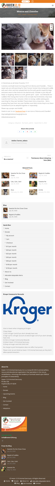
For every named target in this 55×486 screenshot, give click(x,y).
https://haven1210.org (19, 143)
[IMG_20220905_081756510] (7, 72)
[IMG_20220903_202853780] (47, 59)
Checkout (9, 243)
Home (7, 228)
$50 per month (11, 261)
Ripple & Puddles (44, 173)
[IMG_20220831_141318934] (34, 59)
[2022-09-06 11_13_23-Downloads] (7, 59)
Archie (41, 190)
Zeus (12, 190)
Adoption (4, 25)
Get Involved (9, 283)
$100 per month (11, 264)
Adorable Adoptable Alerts (14, 275)
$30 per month (11, 257)
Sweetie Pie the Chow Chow (18, 174)
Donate (7, 232)
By (27, 123)
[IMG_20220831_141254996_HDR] (21, 59)
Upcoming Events (9, 394)
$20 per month (11, 250)
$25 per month (11, 254)
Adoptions (6, 408)
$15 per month (11, 246)
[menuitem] (7, 481)
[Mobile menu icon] (53, 5)
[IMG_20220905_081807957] (21, 72)
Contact (7, 286)
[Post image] (5, 175)
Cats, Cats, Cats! (16, 182)
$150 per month (11, 268)
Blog (6, 279)
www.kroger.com (32, 336)
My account (10, 236)
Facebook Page (20, 111)
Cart (7, 239)
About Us (8, 272)
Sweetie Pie (42, 182)
